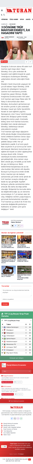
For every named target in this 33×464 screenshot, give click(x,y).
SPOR (22, 19)
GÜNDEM (4, 19)
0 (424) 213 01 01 (8, 382)
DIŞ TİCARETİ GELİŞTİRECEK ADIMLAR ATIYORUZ (23, 246)
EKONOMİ (12, 24)
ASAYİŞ (28, 19)
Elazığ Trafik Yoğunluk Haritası (12, 427)
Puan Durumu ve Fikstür (10, 429)
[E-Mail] (12, 226)
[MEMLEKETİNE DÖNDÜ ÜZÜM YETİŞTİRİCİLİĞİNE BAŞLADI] (24, 270)
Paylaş (5, 61)
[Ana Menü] (2, 10)
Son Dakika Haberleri (9, 433)
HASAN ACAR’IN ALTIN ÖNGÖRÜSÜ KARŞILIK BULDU (8, 261)
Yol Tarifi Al (18, 382)
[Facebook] (15, 226)
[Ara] (4, 15)
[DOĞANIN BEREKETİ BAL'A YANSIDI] (8, 270)
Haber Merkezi (16, 222)
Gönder (5, 304)
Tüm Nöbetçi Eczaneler (17, 401)
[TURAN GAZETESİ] (19, 10)
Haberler (4, 24)
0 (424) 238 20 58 (8, 394)
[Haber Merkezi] (5, 223)
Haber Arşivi (6, 434)
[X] (15, 418)
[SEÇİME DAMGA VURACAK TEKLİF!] (24, 254)
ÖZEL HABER (14, 19)
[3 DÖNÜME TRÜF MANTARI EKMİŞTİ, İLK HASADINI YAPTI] (16, 50)
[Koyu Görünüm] (1, 15)
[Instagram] (21, 226)
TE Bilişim (21, 454)
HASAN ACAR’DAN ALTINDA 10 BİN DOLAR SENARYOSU (7, 246)
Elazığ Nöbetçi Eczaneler (10, 423)
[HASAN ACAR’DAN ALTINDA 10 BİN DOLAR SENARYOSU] (8, 239)
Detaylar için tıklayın (16, 358)
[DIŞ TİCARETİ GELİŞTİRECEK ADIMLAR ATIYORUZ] (24, 239)
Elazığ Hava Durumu (9, 425)
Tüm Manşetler (7, 431)
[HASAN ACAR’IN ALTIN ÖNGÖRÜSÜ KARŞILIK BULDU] (8, 254)
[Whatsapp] (21, 418)
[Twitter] (18, 226)
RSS (4, 446)
